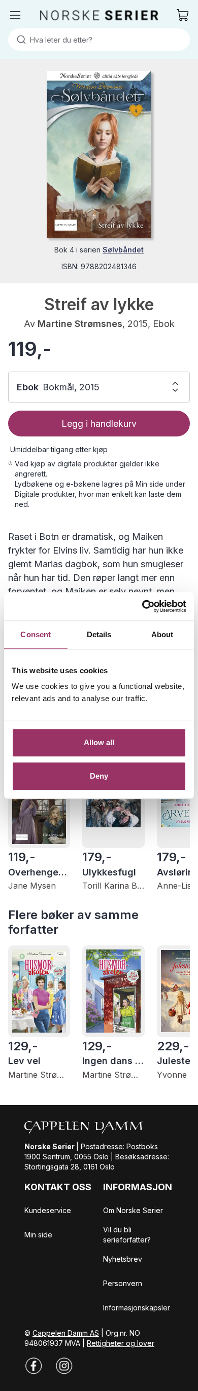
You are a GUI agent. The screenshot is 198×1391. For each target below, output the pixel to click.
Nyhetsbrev (122, 1259)
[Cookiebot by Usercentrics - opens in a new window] (142, 606)
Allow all (99, 742)
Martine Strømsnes (80, 323)
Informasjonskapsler (136, 1307)
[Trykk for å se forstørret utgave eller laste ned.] (99, 154)
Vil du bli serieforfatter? (127, 1234)
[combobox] (99, 39)
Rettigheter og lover (120, 1343)
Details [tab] (99, 634)
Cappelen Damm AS (65, 1333)
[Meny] (15, 15)
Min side (38, 1234)
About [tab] (162, 634)
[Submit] (19, 39)
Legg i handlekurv (99, 423)
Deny (99, 776)
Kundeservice (47, 1210)
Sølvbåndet (123, 249)
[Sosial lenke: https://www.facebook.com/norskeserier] (33, 1366)
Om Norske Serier (133, 1210)
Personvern (122, 1283)
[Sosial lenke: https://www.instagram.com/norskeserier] (64, 1366)
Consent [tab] (35, 634)
